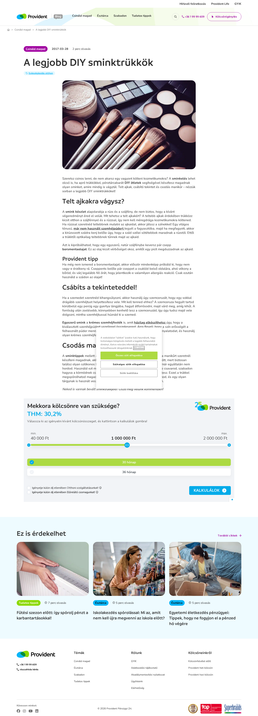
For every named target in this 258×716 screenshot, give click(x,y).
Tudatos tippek (141, 16)
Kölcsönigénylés (226, 16)
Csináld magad (82, 16)
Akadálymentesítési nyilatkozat (148, 674)
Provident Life (220, 4)
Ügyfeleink (137, 681)
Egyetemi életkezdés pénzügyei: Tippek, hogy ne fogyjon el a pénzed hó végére (202, 618)
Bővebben (139, 348)
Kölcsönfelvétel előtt (199, 661)
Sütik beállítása (129, 373)
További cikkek (227, 535)
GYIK (237, 4)
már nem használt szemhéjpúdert (99, 228)
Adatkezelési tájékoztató (144, 668)
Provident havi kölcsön (200, 674)
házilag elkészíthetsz (150, 322)
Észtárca (102, 16)
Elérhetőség (137, 688)
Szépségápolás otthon (41, 73)
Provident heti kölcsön (200, 668)
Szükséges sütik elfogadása (129, 364)
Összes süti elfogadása (129, 355)
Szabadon (120, 16)
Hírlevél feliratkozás (193, 4)
